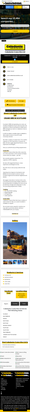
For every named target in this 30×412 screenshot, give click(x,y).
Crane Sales (6, 198)
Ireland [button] (27, 1)
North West (6, 321)
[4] (24, 262)
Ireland (4, 337)
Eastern (5, 318)
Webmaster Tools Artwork (22, 378)
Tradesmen (4, 385)
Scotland (5, 314)
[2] (15, 262)
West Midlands (6, 332)
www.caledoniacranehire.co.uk (15, 75)
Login (22, 101)
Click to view (10, 67)
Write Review (11, 101)
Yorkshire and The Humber (10, 334)
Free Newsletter (25, 7)
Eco (2, 386)
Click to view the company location (21, 295)
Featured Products (8, 7)
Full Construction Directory (8, 347)
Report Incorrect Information (16, 105)
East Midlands (6, 316)
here (17, 408)
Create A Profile (20, 386)
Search (16, 31)
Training (5, 189)
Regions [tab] (6, 304)
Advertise (18, 385)
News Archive (4, 383)
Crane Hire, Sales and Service (8, 344)
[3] (20, 262)
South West (6, 330)
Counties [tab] (15, 303)
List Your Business (16, 7)
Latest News (4, 381)
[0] (5, 262)
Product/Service (7, 28)
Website (16, 61)
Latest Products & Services (20, 382)
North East (5, 323)
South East (5, 327)
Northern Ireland (7, 325)
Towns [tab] (24, 303)
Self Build (3, 389)
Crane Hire (6, 150)
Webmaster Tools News (22, 380)
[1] (10, 262)
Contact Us (4, 380)
